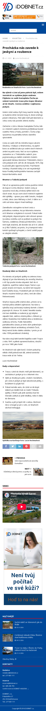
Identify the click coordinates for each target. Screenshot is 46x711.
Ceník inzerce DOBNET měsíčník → (16, 688)
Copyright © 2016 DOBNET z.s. (23, 708)
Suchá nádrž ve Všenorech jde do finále (28, 623)
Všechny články (9, 659)
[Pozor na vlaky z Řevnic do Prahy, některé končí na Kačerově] (8, 650)
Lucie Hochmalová (22, 58)
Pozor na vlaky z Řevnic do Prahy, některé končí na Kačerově (29, 649)
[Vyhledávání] (23, 30)
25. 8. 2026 (19, 627)
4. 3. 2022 (8, 58)
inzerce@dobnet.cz (10, 683)
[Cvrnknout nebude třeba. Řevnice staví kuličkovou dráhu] (8, 638)
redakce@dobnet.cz (10, 673)
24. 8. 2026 (19, 640)
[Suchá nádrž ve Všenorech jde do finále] (8, 625)
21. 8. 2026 (19, 653)
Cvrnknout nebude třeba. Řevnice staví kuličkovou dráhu (28, 636)
